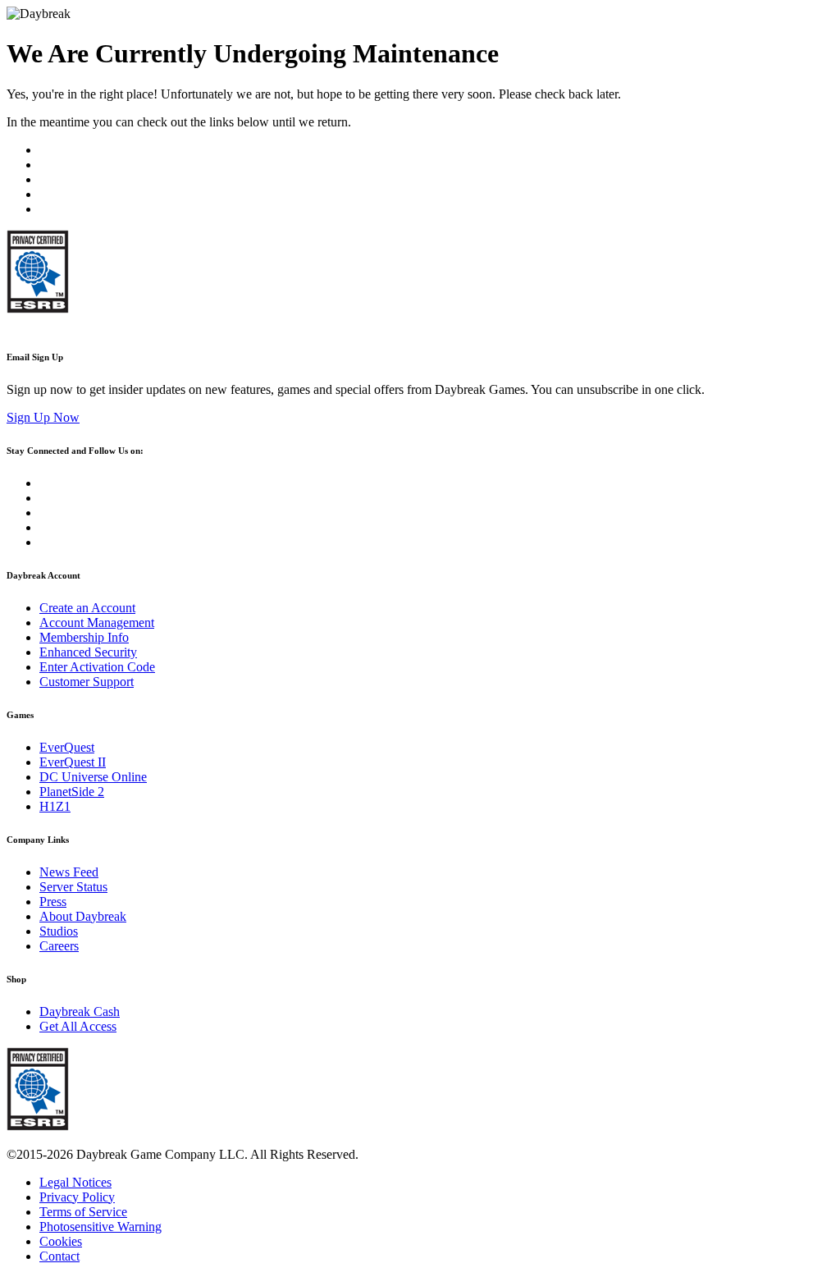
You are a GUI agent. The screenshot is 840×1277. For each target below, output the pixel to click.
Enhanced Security (88, 652)
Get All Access (77, 1026)
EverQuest (66, 747)
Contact (59, 1256)
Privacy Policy (77, 1197)
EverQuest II (72, 762)
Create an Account (87, 608)
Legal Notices (75, 1182)
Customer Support (86, 682)
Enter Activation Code (97, 667)
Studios (58, 931)
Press (52, 902)
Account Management (96, 622)
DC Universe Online (93, 777)
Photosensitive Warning (100, 1227)
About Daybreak (82, 916)
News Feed (68, 872)
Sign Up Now (43, 417)
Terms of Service (83, 1212)
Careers (59, 946)
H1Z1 (55, 806)
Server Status (73, 887)
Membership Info (84, 637)
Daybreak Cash (79, 1011)
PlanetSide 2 (71, 792)
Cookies (60, 1241)
